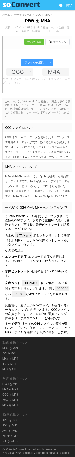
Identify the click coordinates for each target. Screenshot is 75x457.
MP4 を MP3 (10, 389)
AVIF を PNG (10, 430)
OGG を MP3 (10, 394)
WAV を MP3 (10, 400)
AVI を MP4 (9, 353)
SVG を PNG (10, 425)
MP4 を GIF (9, 369)
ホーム (6, 14)
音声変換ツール (23, 14)
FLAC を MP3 (10, 384)
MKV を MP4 (10, 358)
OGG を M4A (43, 14)
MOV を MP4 (10, 348)
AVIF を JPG (9, 420)
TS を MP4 (9, 364)
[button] (65, 5)
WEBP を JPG (10, 436)
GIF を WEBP (10, 441)
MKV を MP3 (10, 405)
